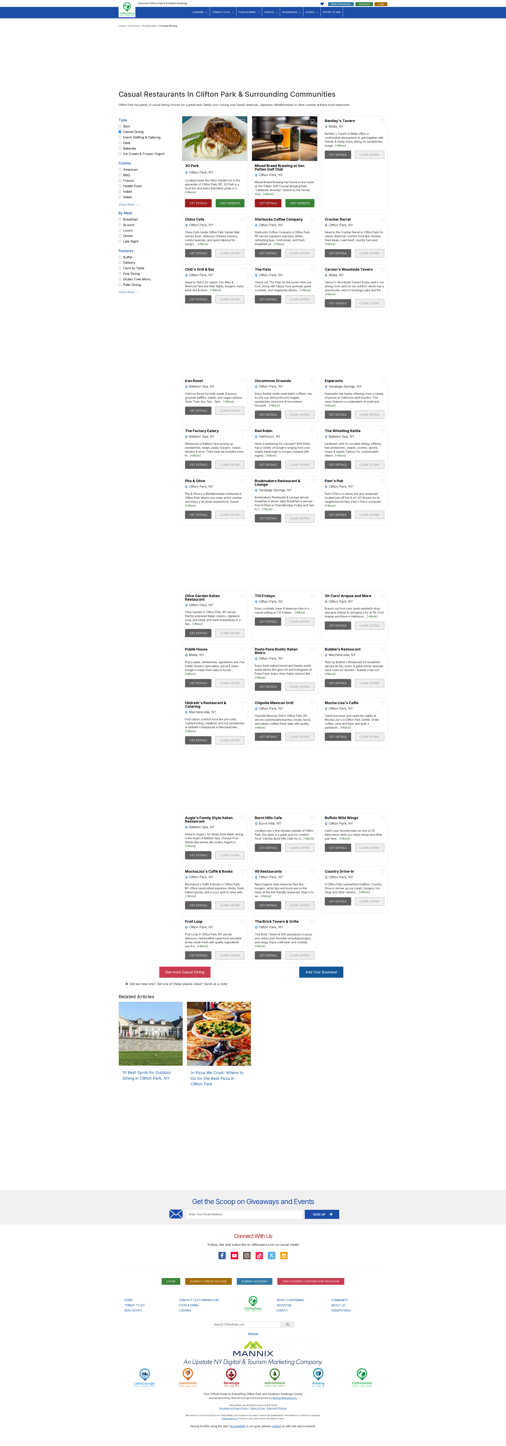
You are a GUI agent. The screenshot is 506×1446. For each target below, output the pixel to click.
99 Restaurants (268, 871)
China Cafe (194, 219)
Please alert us (230, 1418)
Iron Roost (194, 381)
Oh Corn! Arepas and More (348, 596)
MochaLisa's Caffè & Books (209, 871)
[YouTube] (234, 1255)
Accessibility (238, 1426)
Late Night (130, 242)
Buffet (127, 257)
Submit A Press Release (208, 1281)
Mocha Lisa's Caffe (341, 703)
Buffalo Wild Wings (341, 818)
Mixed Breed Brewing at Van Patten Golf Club (279, 167)
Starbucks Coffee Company (279, 219)
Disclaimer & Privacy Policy (233, 1408)
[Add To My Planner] (242, 121)
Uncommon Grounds (273, 381)
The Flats (263, 269)
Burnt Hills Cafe (268, 818)
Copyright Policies (277, 1408)
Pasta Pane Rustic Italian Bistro (276, 651)
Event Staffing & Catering (141, 137)
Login (381, 4)
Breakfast (130, 220)
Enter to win (332, 12)
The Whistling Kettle (343, 431)
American (130, 170)
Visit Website (230, 203)
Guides (310, 12)
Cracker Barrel (338, 219)
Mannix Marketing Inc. (285, 1398)
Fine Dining (131, 274)
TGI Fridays (265, 596)
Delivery (129, 263)
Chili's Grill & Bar (199, 269)
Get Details (198, 203)
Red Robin (263, 431)
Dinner (128, 236)
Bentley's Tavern (340, 121)
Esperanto (334, 381)
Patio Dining (132, 285)
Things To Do (135, 1305)
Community (339, 1300)
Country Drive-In (339, 871)
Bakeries (129, 148)
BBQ (126, 175)
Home (122, 25)
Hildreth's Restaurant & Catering (205, 704)
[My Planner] (284, 1255)
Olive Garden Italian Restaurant (202, 597)
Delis (126, 143)
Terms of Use (257, 1408)
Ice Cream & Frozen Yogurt (143, 154)
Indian (127, 192)
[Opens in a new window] (144, 1377)
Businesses (289, 12)
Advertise (364, 4)
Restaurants (149, 25)
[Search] (288, 1324)
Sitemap (253, 1333)
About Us (338, 1305)
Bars (126, 126)
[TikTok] (259, 1255)
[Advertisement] (253, 57)
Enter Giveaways (341, 4)
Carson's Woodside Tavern (349, 269)
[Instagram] (247, 1255)
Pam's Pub (334, 481)
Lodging (198, 12)
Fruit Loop (193, 921)
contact (276, 1426)
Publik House (196, 649)
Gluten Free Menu (137, 279)
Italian (127, 197)
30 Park (192, 166)
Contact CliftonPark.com (199, 1300)
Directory (134, 25)
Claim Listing (370, 154)
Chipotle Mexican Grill (274, 703)
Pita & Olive (195, 481)
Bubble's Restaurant (343, 649)
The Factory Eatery (202, 431)
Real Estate (133, 1310)
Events (269, 12)
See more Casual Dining (184, 972)
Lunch (128, 230)
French (128, 181)
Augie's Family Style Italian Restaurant (209, 819)
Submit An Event (254, 1281)
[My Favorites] (322, 4)
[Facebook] (222, 1255)
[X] (271, 1255)
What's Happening (290, 1300)
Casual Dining (168, 25)
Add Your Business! (321, 972)
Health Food (132, 186)
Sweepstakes (341, 1310)
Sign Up (319, 1214)
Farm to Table (133, 268)
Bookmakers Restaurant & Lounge (277, 482)
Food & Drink (247, 12)
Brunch (128, 225)
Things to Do (221, 12)
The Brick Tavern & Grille (277, 921)
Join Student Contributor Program (310, 1281)
